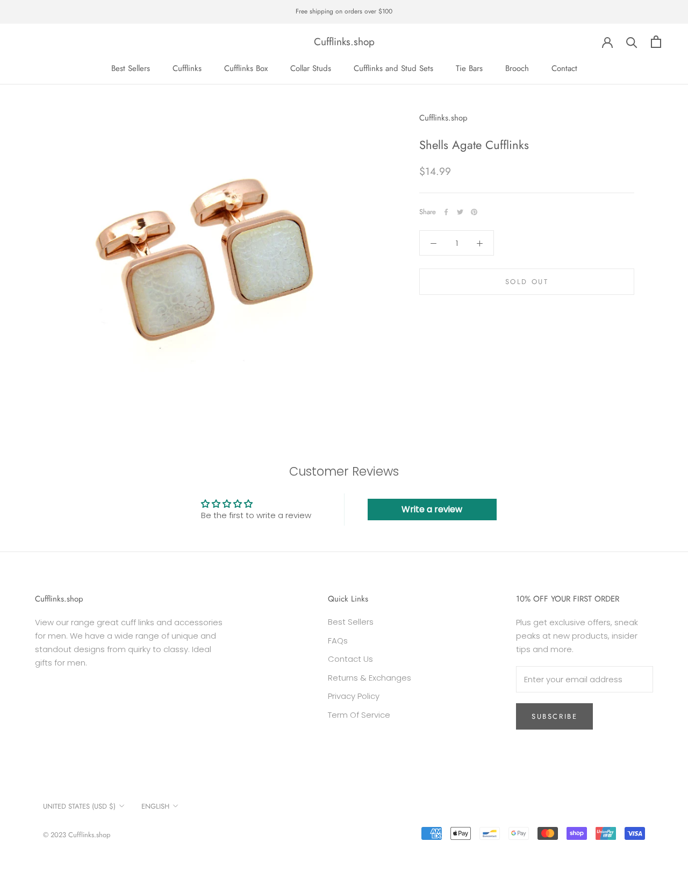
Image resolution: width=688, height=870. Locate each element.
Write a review (432, 509)
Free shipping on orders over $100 (344, 11)
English (155, 806)
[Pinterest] (474, 212)
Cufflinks (187, 68)
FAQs (338, 640)
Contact (564, 68)
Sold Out (527, 282)
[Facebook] (446, 212)
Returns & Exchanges (369, 677)
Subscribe (554, 716)
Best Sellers (130, 68)
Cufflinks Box (246, 68)
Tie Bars (469, 68)
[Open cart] (656, 42)
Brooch (517, 68)
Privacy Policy (353, 696)
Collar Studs (310, 68)
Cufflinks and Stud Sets (393, 68)
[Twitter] (460, 212)
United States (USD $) (79, 806)
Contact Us (350, 658)
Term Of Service (359, 714)
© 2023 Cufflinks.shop (76, 835)
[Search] (631, 41)
